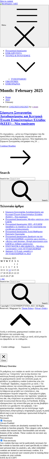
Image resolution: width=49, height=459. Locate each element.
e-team (35, 107)
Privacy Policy (41, 308)
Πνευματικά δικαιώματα (16, 51)
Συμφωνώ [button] (25, 347)
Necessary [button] (4, 418)
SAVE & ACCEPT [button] (8, 458)
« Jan (2, 279)
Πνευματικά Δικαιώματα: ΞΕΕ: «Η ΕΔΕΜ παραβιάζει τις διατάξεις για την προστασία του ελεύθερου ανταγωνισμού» (25, 226)
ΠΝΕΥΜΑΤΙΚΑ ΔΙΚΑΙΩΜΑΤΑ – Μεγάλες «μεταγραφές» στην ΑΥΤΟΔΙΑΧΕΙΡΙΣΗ (24, 247)
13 (10, 270)
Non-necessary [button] (6, 438)
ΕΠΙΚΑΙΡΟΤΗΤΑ (13, 53)
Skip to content (6, 1)
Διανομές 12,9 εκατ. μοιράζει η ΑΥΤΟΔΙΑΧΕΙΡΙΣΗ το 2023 (19, 252)
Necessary (7, 421)
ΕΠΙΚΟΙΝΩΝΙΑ (12, 84)
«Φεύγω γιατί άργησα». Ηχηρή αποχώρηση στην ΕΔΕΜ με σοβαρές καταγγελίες (26, 242)
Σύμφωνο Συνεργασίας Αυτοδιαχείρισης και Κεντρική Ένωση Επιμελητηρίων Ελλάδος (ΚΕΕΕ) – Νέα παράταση (22, 118)
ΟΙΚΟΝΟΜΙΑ (11, 81)
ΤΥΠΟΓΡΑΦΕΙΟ (18, 79)
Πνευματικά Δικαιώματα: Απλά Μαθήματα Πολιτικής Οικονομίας (23, 232)
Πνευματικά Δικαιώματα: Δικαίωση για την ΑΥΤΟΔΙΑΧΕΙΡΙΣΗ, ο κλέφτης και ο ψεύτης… (26, 237)
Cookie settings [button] (8, 347)
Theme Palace (28, 308)
